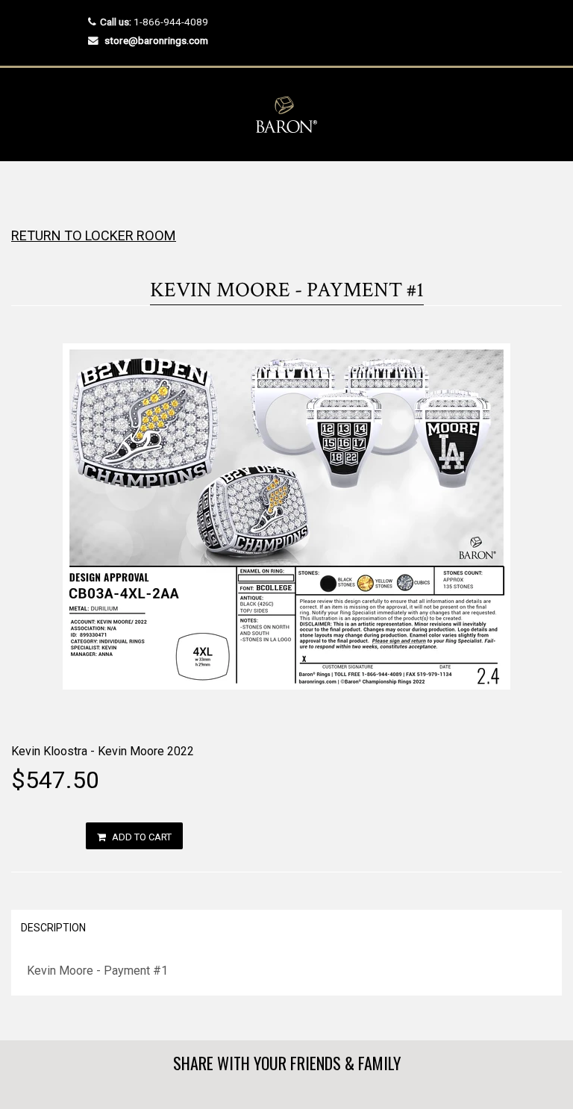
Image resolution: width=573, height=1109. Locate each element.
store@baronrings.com (156, 40)
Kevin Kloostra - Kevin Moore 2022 (102, 751)
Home (24, 190)
